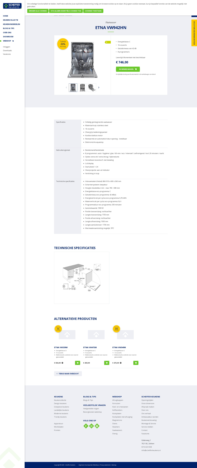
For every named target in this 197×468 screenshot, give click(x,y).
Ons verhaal (146, 413)
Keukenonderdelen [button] (11, 24)
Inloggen (6, 47)
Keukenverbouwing (149, 420)
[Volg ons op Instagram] (91, 426)
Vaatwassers (117, 430)
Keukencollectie (60, 400)
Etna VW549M (119, 347)
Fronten (57, 430)
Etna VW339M (61, 347)
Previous (65, 86)
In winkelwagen (126, 69)
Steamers (116, 427)
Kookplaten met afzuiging (122, 417)
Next (98, 86)
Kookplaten (116, 413)
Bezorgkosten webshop (92, 412)
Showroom (8, 37)
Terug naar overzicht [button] (69, 374)
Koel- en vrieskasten (120, 407)
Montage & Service (148, 423)
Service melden (147, 427)
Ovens (114, 423)
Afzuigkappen (117, 400)
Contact (144, 430)
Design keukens (60, 403)
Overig (114, 433)
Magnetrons (117, 420)
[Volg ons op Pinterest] (96, 426)
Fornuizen (116, 403)
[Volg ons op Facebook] (85, 426)
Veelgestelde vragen (91, 408)
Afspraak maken (147, 407)
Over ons (7, 32)
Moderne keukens (61, 413)
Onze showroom (147, 403)
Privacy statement (105, 465)
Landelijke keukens (61, 410)
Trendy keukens (60, 417)
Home (5, 16)
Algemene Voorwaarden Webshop (89, 465)
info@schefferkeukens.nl (151, 450)
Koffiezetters (117, 410)
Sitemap (114, 465)
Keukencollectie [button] (10, 20)
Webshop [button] (7, 41)
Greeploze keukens (61, 407)
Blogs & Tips (8, 28)
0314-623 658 (146, 447)
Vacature (144, 433)
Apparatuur (58, 423)
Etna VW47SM (90, 347)
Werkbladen (58, 427)
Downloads (7, 50)
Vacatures (7, 54)
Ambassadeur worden (149, 417)
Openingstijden (147, 400)
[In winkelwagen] (77, 363)
